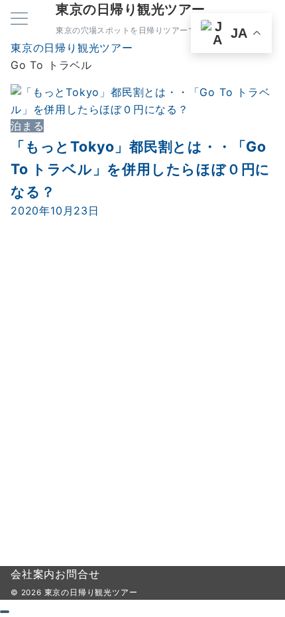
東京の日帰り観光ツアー (130, 9)
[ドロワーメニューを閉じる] (4, 611)
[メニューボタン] (19, 19)
